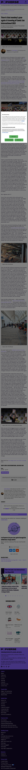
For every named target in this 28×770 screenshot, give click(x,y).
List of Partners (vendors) (5, 132)
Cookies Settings (14, 136)
